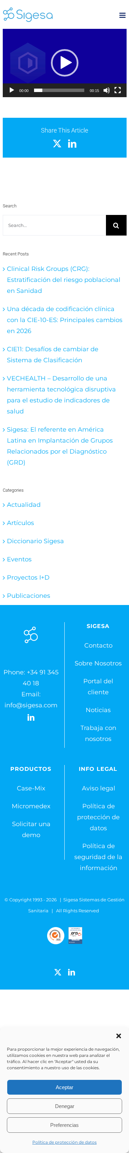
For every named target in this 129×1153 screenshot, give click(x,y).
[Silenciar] (106, 90)
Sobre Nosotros (98, 663)
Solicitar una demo (31, 829)
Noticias (98, 710)
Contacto (98, 645)
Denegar (64, 1106)
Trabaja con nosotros (98, 733)
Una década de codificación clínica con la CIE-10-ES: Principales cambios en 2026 (64, 320)
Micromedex (31, 806)
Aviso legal (98, 788)
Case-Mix (31, 788)
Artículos (20, 523)
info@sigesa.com (30, 705)
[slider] (59, 90)
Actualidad (24, 505)
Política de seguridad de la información (98, 857)
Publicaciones (28, 596)
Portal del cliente (98, 686)
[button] (118, 1035)
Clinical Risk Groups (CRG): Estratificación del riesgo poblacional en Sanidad (63, 280)
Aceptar (64, 1087)
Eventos (19, 559)
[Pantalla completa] (117, 90)
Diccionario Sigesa (35, 541)
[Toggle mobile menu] (123, 15)
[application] (65, 63)
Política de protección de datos (64, 1142)
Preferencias (64, 1125)
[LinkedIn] (31, 717)
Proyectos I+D (28, 577)
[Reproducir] (11, 90)
